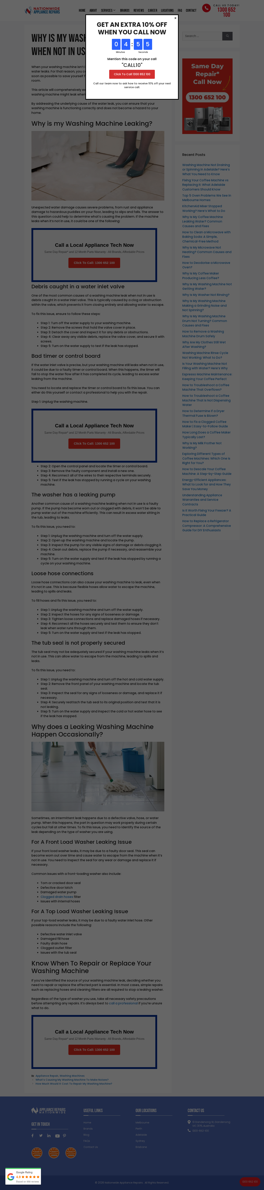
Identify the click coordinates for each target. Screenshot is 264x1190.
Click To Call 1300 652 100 (132, 74)
